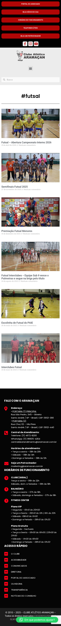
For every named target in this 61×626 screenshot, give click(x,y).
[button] (30, 68)
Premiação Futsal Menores (16, 230)
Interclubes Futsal (11, 367)
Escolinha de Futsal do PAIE (17, 322)
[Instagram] (30, 43)
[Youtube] (36, 43)
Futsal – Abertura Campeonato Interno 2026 (26, 142)
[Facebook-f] (25, 43)
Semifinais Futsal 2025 (14, 186)
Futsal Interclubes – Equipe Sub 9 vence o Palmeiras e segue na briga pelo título (25, 277)
